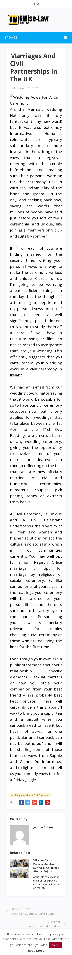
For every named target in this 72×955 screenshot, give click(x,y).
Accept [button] (55, 945)
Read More (36, 950)
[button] (36, 4)
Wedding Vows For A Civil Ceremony (30, 795)
